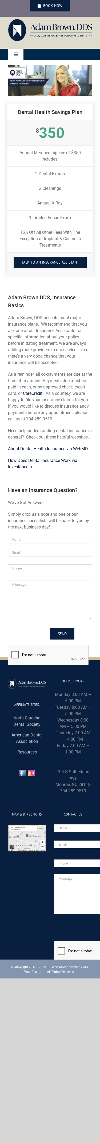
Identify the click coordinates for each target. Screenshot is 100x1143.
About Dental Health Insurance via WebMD (48, 448)
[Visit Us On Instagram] (31, 771)
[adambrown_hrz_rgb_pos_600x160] (50, 20)
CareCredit (32, 393)
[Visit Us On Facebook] (22, 771)
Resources (27, 752)
